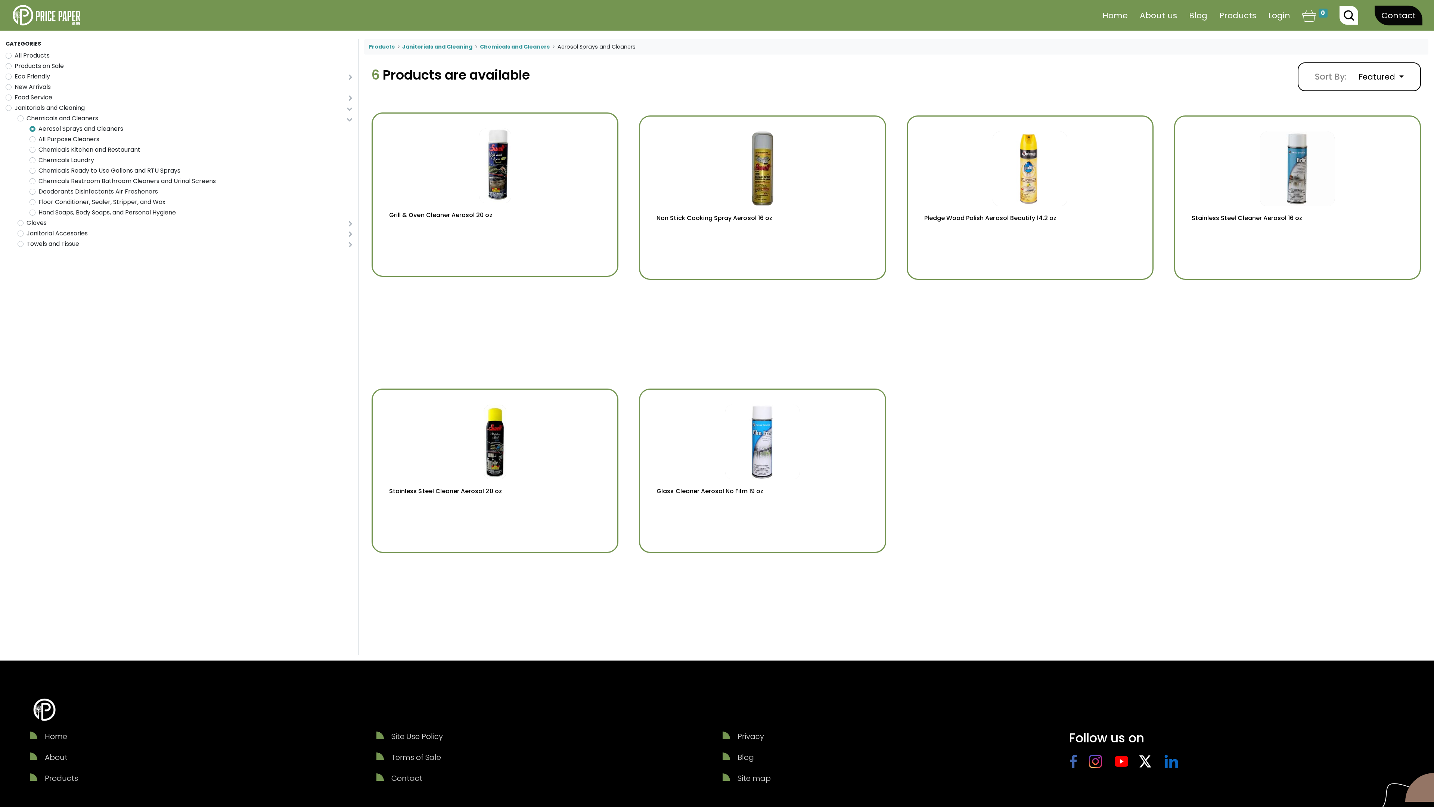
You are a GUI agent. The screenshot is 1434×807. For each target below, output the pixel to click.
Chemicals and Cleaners (62, 118)
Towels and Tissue (53, 243)
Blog (746, 757)
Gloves (37, 223)
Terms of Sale (416, 757)
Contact (1398, 15)
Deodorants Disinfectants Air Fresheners (98, 191)
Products (382, 46)
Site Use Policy (417, 736)
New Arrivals (33, 87)
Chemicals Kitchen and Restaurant (89, 149)
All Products (32, 55)
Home (56, 736)
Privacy (751, 736)
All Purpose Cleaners (68, 139)
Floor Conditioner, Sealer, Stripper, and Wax (101, 202)
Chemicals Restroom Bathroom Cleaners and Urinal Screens (127, 181)
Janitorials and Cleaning (50, 107)
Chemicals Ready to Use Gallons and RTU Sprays (109, 170)
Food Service (33, 97)
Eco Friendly (32, 76)
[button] (1381, 76)
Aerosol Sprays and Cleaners (80, 128)
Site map (754, 778)
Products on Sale (39, 66)
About (56, 757)
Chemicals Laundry (66, 160)
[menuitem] (1115, 15)
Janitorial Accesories (57, 233)
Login (1279, 15)
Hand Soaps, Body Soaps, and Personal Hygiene (107, 212)
